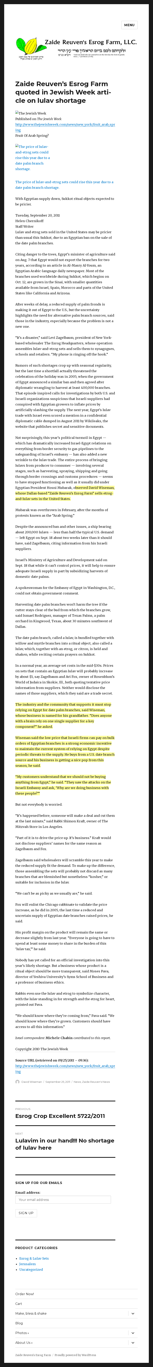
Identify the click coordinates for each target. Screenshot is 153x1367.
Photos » (22, 1333)
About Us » (24, 1343)
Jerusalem (27, 1264)
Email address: (27, 1193)
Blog (19, 1323)
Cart (18, 1304)
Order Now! (24, 1294)
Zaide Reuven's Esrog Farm (33, 1355)
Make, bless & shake (31, 1313)
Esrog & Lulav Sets (34, 1258)
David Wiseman (32, 1081)
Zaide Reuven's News (96, 1081)
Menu (129, 25)
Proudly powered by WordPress (75, 1355)
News (77, 1081)
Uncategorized (31, 1270)
